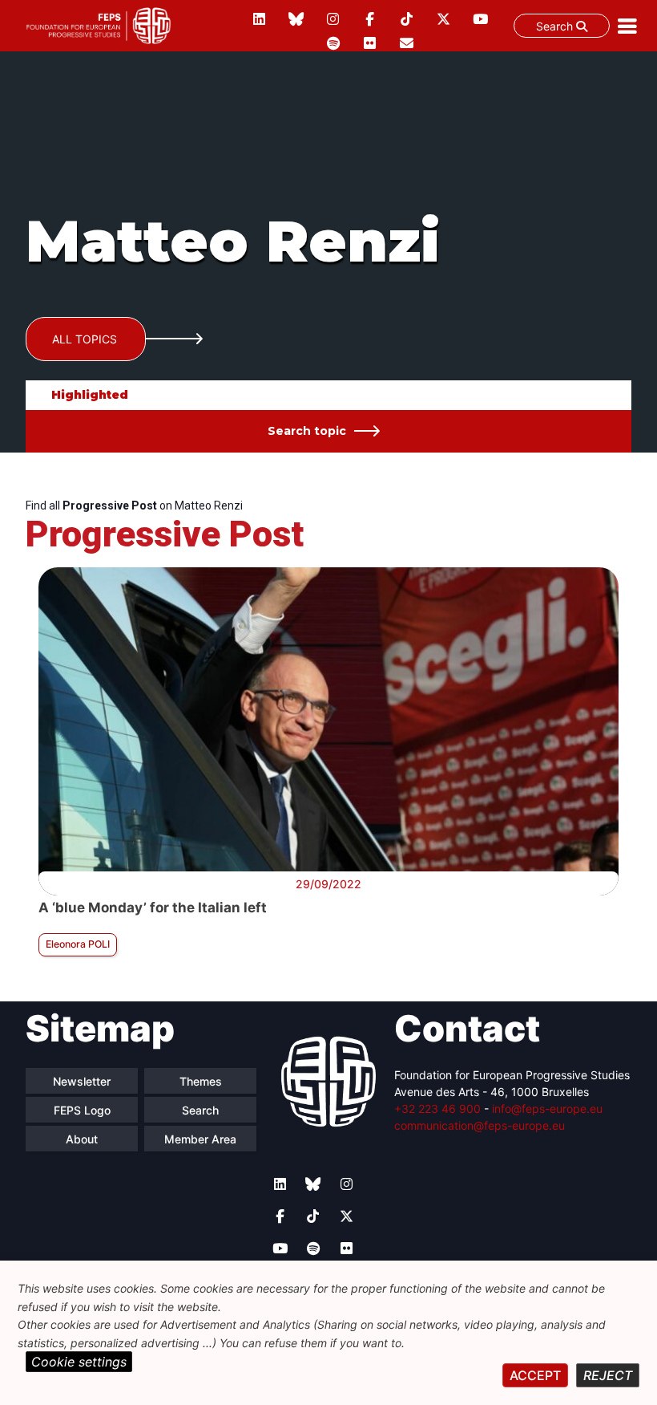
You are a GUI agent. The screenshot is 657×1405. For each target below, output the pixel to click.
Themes (200, 1081)
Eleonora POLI (78, 944)
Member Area (200, 1139)
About (82, 1139)
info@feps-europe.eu (547, 1108)
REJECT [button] (607, 1375)
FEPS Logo (82, 1110)
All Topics (84, 339)
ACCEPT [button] (535, 1375)
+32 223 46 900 (437, 1108)
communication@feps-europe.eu (479, 1125)
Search (556, 26)
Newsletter (82, 1081)
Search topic (307, 431)
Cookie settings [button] (79, 1362)
